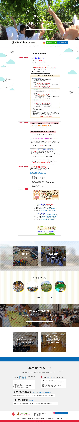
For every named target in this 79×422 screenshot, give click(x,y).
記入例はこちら (47, 392)
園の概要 (24, 418)
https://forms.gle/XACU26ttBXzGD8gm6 (48, 208)
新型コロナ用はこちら (22, 378)
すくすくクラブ (43, 156)
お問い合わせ (53, 347)
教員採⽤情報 (59, 418)
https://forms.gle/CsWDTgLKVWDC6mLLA (49, 214)
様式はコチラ (20, 376)
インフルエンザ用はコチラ (23, 377)
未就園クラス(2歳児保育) (40, 418)
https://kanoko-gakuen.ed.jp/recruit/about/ (38, 173)
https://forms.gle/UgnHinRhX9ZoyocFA (48, 216)
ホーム (18, 418)
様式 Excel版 (41, 392)
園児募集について (51, 418)
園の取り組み (30, 418)
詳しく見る (26, 257)
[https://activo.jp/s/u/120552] (46, 229)
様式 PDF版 (35, 392)
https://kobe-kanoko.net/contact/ (47, 183)
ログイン (25, 345)
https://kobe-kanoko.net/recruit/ (36, 172)
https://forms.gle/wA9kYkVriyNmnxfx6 (48, 210)
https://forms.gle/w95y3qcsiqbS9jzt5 (48, 219)
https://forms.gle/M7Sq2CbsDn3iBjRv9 (48, 217)
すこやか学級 (42, 145)
